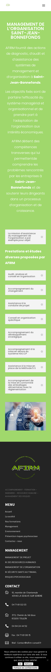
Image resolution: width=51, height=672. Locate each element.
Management (11, 526)
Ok (20, 664)
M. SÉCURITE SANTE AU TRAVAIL (21, 572)
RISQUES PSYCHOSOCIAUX (18, 576)
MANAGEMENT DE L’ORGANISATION (22, 567)
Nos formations (13, 521)
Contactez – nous (13, 541)
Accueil (8, 511)
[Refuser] (47, 660)
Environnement (12, 531)
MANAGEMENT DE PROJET (18, 557)
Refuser (28, 664)
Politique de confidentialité (25, 668)
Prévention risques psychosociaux (21, 536)
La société (10, 516)
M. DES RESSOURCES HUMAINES (20, 562)
